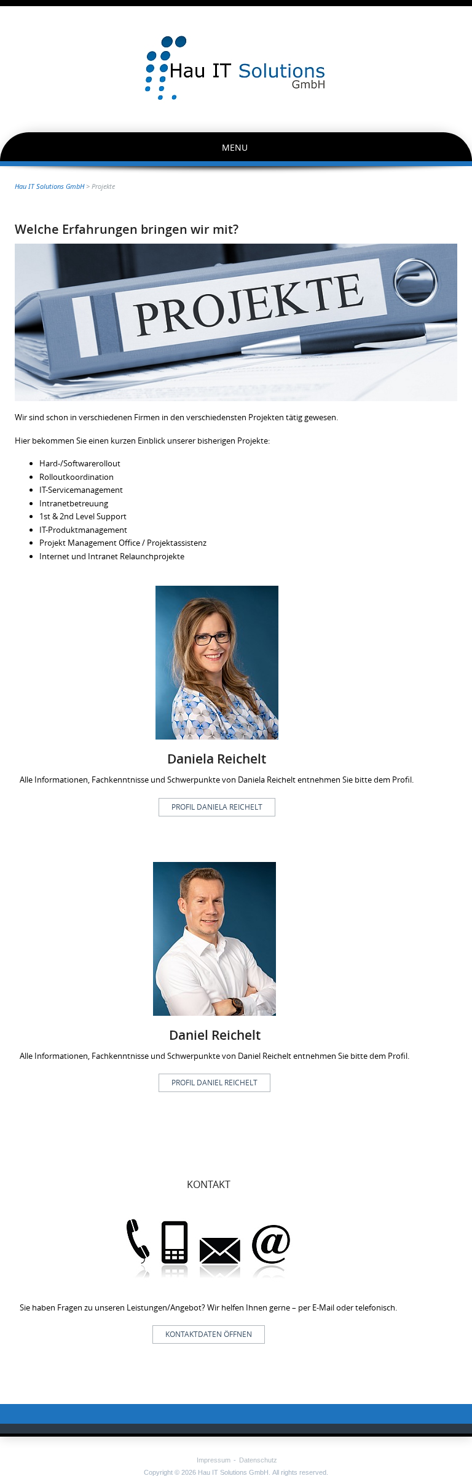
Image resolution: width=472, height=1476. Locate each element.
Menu (235, 147)
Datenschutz (258, 1460)
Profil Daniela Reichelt (216, 807)
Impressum (213, 1460)
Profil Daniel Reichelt (214, 1082)
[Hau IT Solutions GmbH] (236, 68)
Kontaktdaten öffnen (208, 1334)
